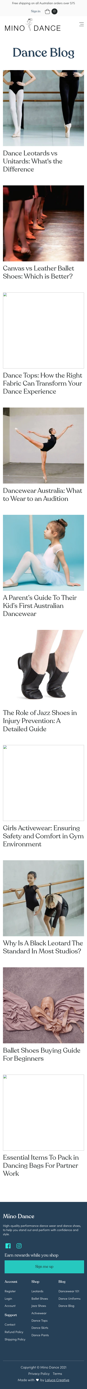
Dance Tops (39, 1320)
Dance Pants (40, 1335)
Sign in (35, 11)
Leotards (37, 1291)
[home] (31, 24)
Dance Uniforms (69, 1298)
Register (10, 1291)
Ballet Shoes (39, 1298)
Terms (57, 1373)
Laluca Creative (57, 1379)
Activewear (38, 1313)
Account (10, 1305)
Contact (10, 1324)
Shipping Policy (15, 1339)
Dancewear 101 (68, 1291)
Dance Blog (66, 1305)
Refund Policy (14, 1332)
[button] (79, 24)
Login (8, 1298)
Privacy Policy (39, 1373)
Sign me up (44, 1266)
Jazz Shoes (38, 1305)
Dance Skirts (39, 1327)
